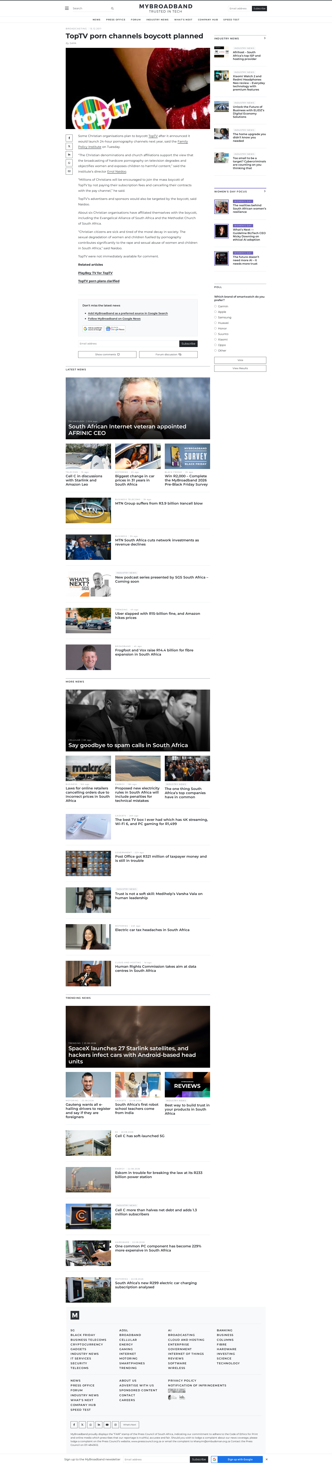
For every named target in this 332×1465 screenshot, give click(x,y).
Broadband (123, 646)
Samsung (224, 317)
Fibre (222, 1344)
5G (116, 1132)
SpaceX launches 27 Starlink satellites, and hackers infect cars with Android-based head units (132, 1055)
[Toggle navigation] (67, 8)
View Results (240, 368)
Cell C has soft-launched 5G (139, 1136)
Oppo (222, 345)
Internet (127, 1353)
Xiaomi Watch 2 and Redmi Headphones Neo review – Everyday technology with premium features (249, 83)
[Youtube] (107, 1424)
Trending (121, 610)
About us (128, 1380)
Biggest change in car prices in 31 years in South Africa (134, 480)
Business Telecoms (127, 499)
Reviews (176, 1358)
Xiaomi (223, 339)
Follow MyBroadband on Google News (114, 318)
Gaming (126, 1349)
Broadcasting (76, 28)
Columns (225, 1339)
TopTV (153, 136)
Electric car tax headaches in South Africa (152, 930)
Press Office (115, 19)
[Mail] (69, 171)
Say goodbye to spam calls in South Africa (128, 745)
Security (79, 1363)
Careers (127, 1400)
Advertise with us (136, 1385)
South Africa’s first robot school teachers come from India (136, 1108)
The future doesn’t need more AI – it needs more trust (246, 260)
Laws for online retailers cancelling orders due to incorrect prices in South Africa (88, 794)
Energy (120, 784)
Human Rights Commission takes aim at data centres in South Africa (155, 968)
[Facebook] (74, 1424)
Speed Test (231, 19)
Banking (224, 1330)
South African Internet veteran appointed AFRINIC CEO (127, 429)
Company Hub (208, 19)
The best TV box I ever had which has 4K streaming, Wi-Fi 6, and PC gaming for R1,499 (161, 822)
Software (177, 1363)
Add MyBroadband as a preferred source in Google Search (128, 313)
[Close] (267, 1459)
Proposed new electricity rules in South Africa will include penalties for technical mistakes (137, 794)
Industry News (157, 19)
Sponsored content (138, 1390)
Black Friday (173, 472)
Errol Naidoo (116, 171)
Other (222, 350)
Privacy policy (182, 1380)
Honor (222, 328)
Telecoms (72, 472)
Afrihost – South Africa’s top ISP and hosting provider (247, 55)
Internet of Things (186, 1353)
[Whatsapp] (90, 1424)
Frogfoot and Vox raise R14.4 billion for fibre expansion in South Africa (154, 652)
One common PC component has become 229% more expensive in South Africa (158, 1248)
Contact (127, 1395)
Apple (222, 312)
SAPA (73, 43)
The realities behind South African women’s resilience (249, 209)
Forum (136, 19)
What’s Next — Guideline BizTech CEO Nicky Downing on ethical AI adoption (249, 234)
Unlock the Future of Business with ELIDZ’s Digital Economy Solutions (248, 111)
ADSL (123, 1330)
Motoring (121, 472)
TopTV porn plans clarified (98, 281)
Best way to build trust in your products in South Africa (187, 1109)
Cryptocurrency (87, 1344)
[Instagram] (115, 1424)
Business (121, 536)
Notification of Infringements (197, 1385)
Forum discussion (167, 354)
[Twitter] (69, 146)
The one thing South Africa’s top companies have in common (185, 793)
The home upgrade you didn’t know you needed (249, 137)
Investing (226, 1353)
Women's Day (243, 201)
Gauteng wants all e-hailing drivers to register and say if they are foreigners (88, 1110)
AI (170, 1330)
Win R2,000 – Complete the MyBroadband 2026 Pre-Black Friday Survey (186, 480)
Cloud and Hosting (128, 962)
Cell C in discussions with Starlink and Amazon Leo (84, 480)
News (97, 19)
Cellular (74, 740)
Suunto (223, 334)
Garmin (223, 306)
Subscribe (259, 8)
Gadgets (120, 816)
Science (224, 1358)
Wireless (176, 1368)
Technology (76, 421)
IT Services (81, 1358)
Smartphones (132, 1363)
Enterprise (178, 1344)
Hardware (122, 1242)
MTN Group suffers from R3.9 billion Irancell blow (159, 503)
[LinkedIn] (69, 154)
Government (123, 852)
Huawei (223, 323)
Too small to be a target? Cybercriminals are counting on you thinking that (249, 163)
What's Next (183, 19)
